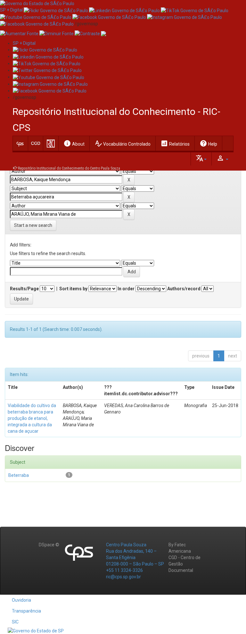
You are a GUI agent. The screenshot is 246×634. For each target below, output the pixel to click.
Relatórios (175, 143)
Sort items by (73, 288)
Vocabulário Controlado (122, 143)
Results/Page (24, 288)
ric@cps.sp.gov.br (123, 576)
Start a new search (33, 225)
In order (126, 288)
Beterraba (18, 475)
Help (208, 143)
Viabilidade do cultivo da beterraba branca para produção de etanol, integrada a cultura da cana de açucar (32, 418)
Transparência (26, 611)
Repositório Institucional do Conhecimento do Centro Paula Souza (69, 168)
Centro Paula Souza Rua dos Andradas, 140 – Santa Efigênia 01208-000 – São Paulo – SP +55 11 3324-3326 (135, 557)
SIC (15, 621)
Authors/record (184, 288)
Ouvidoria (21, 600)
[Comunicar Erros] (103, 33)
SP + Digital (11, 9)
